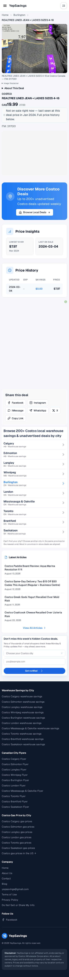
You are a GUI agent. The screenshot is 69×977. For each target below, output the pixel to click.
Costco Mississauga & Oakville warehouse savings (30, 728)
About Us (7, 873)
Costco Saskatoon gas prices (18, 848)
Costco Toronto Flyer (13, 796)
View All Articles (33, 628)
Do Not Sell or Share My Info (18, 905)
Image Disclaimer (11, 83)
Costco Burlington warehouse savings (23, 717)
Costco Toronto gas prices (16, 842)
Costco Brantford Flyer (15, 801)
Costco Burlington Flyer (15, 780)
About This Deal (14, 88)
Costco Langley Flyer (14, 769)
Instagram (40, 402)
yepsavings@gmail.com (15, 889)
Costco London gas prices (16, 837)
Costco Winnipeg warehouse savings (23, 712)
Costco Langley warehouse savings (22, 707)
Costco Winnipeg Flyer (15, 774)
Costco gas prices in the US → (19, 853)
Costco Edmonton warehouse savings (23, 701)
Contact (6, 878)
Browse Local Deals (34, 212)
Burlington (19, 15)
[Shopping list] (64, 5)
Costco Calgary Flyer (14, 758)
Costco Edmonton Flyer (15, 764)
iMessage (17, 410)
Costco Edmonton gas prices (18, 826)
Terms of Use (9, 894)
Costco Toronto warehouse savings (21, 733)
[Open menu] (5, 5)
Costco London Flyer (13, 785)
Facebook (18, 402)
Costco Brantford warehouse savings (23, 739)
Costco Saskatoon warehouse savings (23, 744)
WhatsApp (40, 410)
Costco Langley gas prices (17, 832)
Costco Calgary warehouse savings (22, 696)
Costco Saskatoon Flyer (15, 806)
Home (5, 15)
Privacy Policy (10, 899)
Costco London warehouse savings (21, 723)
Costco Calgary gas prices (17, 821)
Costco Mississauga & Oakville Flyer (22, 790)
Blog (4, 883)
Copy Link (18, 418)
